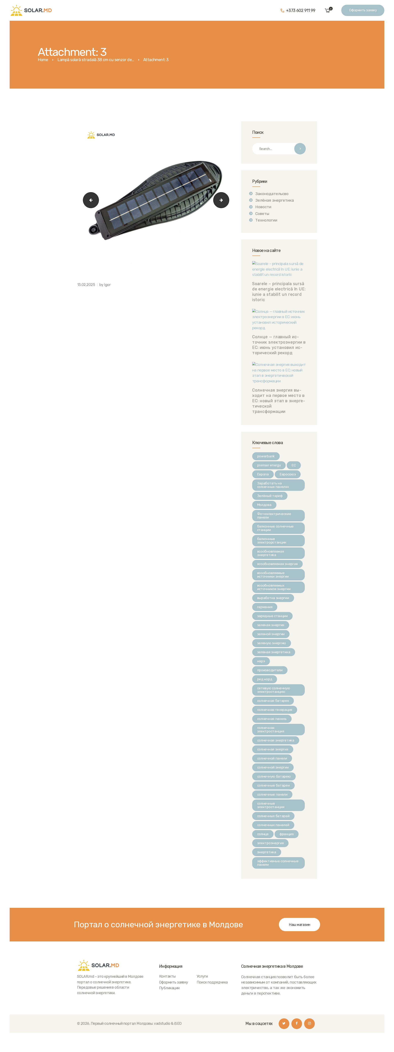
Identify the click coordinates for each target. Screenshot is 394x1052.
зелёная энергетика (273, 652)
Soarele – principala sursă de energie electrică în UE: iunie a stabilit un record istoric (279, 291)
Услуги (202, 976)
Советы (262, 213)
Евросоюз (288, 474)
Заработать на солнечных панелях (273, 485)
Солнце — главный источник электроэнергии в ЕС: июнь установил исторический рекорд (279, 344)
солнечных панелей (273, 825)
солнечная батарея (273, 701)
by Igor (104, 284)
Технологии (266, 220)
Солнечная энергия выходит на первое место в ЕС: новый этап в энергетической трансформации (278, 401)
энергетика (266, 852)
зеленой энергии (271, 634)
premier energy (269, 465)
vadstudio (162, 1023)
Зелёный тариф (270, 496)
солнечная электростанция (270, 729)
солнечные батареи (273, 785)
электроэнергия (270, 843)
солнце (263, 834)
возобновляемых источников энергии (274, 587)
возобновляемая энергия (277, 564)
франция (286, 834)
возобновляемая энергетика (270, 553)
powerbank (266, 456)
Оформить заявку (173, 982)
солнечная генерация (274, 710)
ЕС (294, 465)
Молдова (264, 505)
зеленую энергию (271, 643)
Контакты (167, 976)
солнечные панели (272, 794)
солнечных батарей (273, 816)
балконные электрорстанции (271, 540)
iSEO (178, 1023)
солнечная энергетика (275, 740)
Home (43, 60)
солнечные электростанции (270, 805)
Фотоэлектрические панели (274, 515)
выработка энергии (273, 598)
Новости (263, 206)
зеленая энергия (270, 625)
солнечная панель (272, 719)
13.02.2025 (86, 284)
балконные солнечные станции (275, 528)
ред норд (264, 679)
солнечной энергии (273, 767)
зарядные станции (272, 616)
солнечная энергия (272, 749)
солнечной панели (272, 758)
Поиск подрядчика (212, 982)
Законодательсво (272, 193)
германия (265, 607)
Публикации (169, 988)
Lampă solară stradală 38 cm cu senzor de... (95, 60)
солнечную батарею (274, 776)
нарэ (261, 661)
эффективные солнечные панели (278, 863)
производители (270, 670)
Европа (263, 474)
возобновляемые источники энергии (273, 574)
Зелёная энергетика (274, 200)
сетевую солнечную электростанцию (273, 690)
